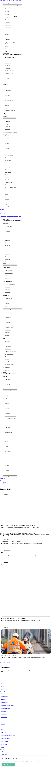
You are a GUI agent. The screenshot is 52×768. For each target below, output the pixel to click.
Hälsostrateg (7, 174)
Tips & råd (7, 179)
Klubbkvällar (7, 19)
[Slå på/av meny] (0, 217)
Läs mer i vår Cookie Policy (42, 761)
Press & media (7, 148)
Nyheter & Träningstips (9, 155)
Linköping (7, 201)
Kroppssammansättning (9, 100)
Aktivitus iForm (8, 25)
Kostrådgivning (7, 39)
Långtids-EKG (7, 361)
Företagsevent (7, 17)
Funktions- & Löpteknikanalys (10, 97)
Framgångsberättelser (8, 43)
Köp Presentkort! (8, 160)
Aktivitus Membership (9, 22)
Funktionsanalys (8, 90)
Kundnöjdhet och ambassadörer (10, 189)
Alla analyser (7, 87)
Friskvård (6, 494)
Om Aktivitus (7, 135)
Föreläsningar (7, 22)
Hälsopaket (7, 114)
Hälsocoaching (7, 34)
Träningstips (6, 539)
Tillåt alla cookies (8, 764)
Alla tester (7, 60)
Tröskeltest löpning (8, 65)
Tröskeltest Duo (8, 75)
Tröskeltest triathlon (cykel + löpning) (11, 70)
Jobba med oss (7, 145)
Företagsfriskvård (8, 172)
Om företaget (7, 143)
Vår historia (7, 140)
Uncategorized (7, 550)
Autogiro (6, 150)
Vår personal (7, 138)
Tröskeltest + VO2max (9, 73)
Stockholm (7, 199)
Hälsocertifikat (7, 233)
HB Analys (7, 105)
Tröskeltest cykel (8, 63)
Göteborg (6, 194)
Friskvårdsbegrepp (8, 167)
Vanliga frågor (4, 754)
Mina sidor (3, 751)
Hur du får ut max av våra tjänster (10, 187)
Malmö (6, 196)
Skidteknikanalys (8, 92)
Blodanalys (7, 102)
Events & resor (7, 157)
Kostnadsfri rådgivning (9, 20)
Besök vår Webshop (8, 162)
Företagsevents (7, 231)
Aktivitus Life (7, 27)
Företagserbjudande (8, 8)
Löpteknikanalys (8, 95)
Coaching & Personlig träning (10, 31)
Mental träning (7, 289)
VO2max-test (7, 78)
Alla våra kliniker (8, 206)
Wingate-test (7, 80)
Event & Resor (7, 11)
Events (6, 51)
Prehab (6, 169)
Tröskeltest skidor (8, 68)
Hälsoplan (7, 177)
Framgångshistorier (8, 182)
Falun (6, 204)
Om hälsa (6, 46)
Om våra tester (7, 184)
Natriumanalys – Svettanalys (10, 110)
